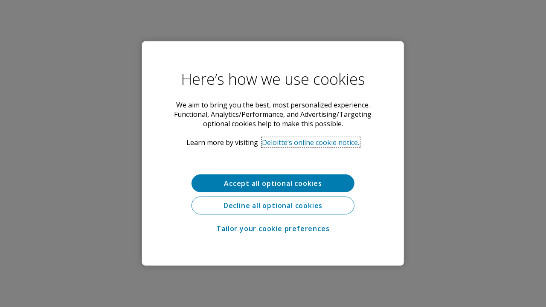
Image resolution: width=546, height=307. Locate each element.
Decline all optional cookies (273, 205)
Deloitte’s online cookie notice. (310, 142)
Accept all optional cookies (273, 183)
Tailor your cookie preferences (272, 228)
